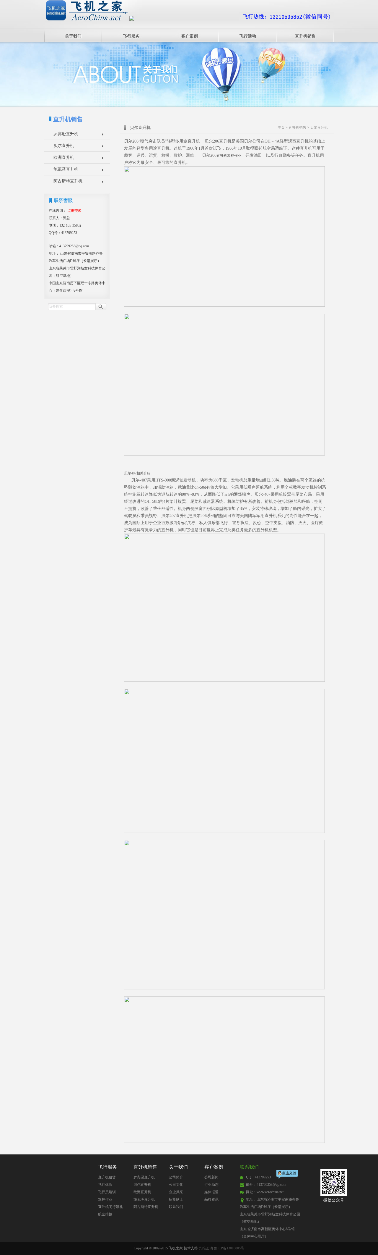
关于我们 (73, 36)
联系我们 (176, 1207)
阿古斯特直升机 (67, 181)
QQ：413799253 (258, 1177)
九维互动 (206, 1248)
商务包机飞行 (184, 523)
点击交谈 (287, 1175)
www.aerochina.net (270, 1192)
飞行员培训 (107, 1192)
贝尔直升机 (63, 145)
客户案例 (189, 36)
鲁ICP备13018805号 (229, 1248)
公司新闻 (211, 1177)
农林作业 (105, 1199)
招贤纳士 (176, 1199)
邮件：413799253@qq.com (266, 1185)
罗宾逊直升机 (65, 134)
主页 (281, 127)
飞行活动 (247, 36)
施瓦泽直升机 (65, 169)
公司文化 (176, 1185)
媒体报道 (211, 1192)
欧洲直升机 (63, 157)
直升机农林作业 (228, 156)
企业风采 (176, 1192)
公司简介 (176, 1177)
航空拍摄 (105, 1214)
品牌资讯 (211, 1199)
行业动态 (211, 1185)
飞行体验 (105, 1185)
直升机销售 (305, 36)
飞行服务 (131, 36)
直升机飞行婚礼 (110, 1207)
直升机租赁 (107, 1177)
